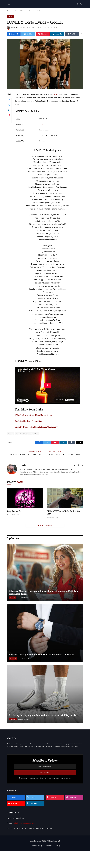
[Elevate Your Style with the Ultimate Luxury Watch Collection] (45, 633)
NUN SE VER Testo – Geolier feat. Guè (25, 454)
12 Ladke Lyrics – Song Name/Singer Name (33, 415)
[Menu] (9, 3)
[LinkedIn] (9, 110)
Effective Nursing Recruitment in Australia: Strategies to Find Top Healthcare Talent (43, 592)
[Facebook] (9, 100)
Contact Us (48, 845)
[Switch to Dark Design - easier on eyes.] (77, 4)
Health (12, 598)
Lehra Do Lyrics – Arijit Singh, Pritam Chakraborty (36, 426)
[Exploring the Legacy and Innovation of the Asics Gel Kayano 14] (45, 694)
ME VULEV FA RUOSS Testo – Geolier (64, 454)
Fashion (13, 658)
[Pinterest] (9, 115)
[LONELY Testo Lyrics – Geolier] (45, 64)
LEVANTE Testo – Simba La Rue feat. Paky (63, 512)
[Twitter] (9, 105)
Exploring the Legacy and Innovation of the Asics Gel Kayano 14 (42, 715)
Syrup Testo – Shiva (15, 511)
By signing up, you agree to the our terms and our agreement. (46, 778)
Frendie (15, 27)
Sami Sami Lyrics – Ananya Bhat (28, 421)
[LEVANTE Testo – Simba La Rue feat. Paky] (65, 498)
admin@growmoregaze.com (25, 823)
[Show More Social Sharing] (81, 34)
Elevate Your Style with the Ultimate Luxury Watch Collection (41, 654)
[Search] (81, 3)
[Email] (9, 120)
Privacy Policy (59, 778)
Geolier (42, 124)
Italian (10, 16)
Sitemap (57, 845)
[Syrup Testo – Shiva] (25, 498)
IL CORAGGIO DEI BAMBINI (27, 434)
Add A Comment (45, 525)
